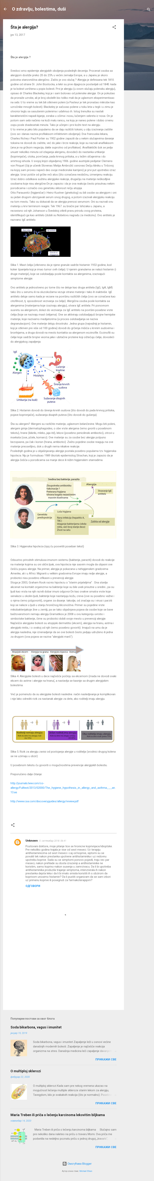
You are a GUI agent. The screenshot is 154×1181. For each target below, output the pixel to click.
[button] (114, 28)
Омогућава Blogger (79, 1163)
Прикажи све (105, 1059)
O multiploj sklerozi (26, 1071)
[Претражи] (148, 10)
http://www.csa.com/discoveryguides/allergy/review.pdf (45, 801)
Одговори (33, 885)
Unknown (32, 840)
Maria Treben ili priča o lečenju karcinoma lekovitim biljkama (58, 1115)
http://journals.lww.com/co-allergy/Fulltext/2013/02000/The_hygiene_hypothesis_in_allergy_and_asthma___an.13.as (63, 788)
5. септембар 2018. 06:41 (52, 840)
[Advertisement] (139, 75)
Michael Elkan (85, 1171)
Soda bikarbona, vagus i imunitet (36, 1027)
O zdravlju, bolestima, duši (39, 9)
